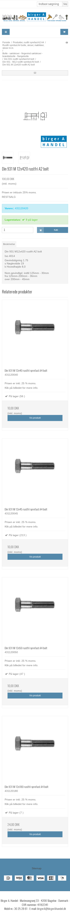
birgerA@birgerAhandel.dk (51, 908)
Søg (65, 4)
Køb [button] (56, 230)
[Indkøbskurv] (64, 32)
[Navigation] (6, 32)
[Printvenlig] (66, 42)
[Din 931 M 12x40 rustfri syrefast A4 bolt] (35, 333)
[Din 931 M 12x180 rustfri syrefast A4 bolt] (35, 749)
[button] (35, 73)
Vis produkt (35, 418)
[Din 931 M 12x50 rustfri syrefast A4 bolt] (35, 610)
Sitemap (36, 868)
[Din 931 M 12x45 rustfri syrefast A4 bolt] (35, 472)
